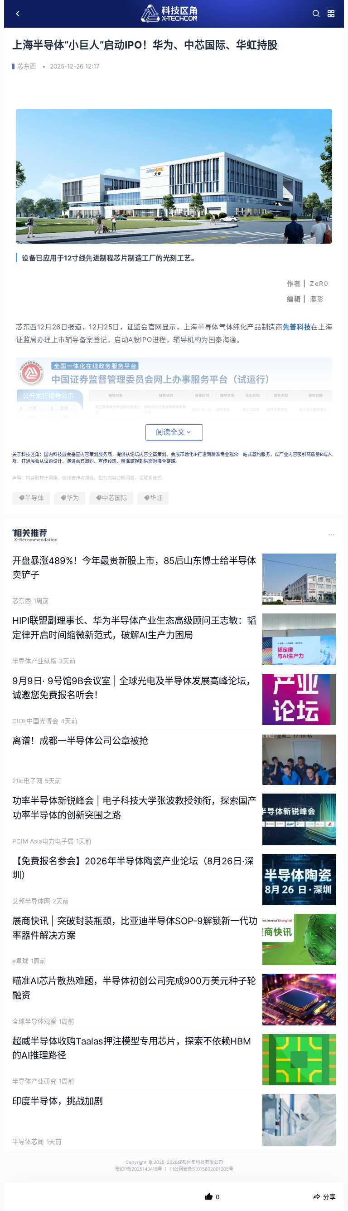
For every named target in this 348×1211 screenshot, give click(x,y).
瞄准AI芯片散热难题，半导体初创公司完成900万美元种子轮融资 (134, 988)
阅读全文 (170, 432)
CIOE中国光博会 (35, 721)
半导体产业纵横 (34, 661)
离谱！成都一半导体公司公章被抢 (80, 740)
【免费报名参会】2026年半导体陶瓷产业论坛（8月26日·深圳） (133, 868)
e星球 (20, 961)
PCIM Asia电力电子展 (43, 841)
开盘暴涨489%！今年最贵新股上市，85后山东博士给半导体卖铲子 (134, 568)
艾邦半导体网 (31, 901)
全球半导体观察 (34, 1021)
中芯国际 (114, 497)
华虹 (156, 497)
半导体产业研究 (34, 1081)
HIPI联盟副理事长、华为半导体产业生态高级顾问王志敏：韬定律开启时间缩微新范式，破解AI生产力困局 (134, 628)
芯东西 (26, 66)
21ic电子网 (27, 780)
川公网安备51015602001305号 (201, 1169)
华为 (73, 497)
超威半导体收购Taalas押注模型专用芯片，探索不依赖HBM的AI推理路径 (131, 1048)
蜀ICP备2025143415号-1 (141, 1169)
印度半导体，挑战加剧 (57, 1101)
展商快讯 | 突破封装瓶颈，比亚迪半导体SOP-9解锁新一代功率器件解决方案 (134, 928)
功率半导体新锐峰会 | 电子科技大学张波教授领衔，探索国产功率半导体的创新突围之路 (134, 808)
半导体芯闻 (28, 1141)
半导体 (34, 497)
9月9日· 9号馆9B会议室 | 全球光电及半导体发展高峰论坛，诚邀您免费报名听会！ (133, 688)
